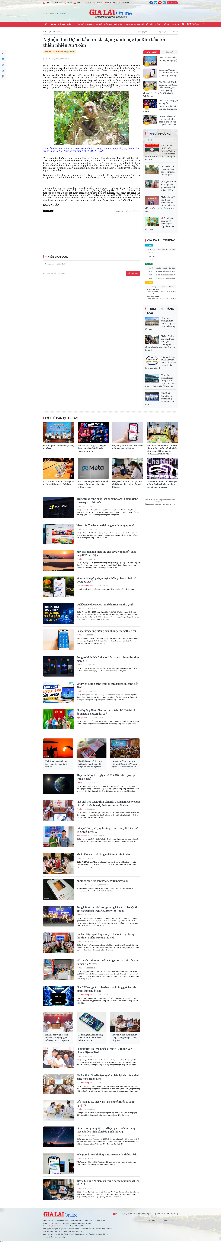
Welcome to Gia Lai (95, 2)
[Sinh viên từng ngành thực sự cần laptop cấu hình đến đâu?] (58, 692)
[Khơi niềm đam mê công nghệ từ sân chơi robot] (58, 863)
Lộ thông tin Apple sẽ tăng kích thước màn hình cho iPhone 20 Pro (90, 1037)
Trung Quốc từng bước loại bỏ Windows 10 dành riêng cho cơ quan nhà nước (107, 500)
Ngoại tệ (149, 264)
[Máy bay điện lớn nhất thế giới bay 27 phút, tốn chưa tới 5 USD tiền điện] (58, 560)
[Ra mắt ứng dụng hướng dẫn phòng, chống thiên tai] (58, 639)
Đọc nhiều (151, 52)
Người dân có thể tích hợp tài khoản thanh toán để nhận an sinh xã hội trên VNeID (90, 764)
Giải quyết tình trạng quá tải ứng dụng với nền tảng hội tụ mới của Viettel (108, 962)
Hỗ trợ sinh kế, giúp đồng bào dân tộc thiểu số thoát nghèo (168, 170)
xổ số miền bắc (150, 499)
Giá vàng (149, 282)
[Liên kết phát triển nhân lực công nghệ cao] (150, 61)
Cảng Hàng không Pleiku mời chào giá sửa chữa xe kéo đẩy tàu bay (160, 323)
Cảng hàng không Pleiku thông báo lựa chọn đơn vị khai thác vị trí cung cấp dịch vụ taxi (160, 380)
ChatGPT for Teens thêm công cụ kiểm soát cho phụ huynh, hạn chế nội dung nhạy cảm (162, 484)
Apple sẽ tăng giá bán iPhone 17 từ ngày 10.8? (102, 881)
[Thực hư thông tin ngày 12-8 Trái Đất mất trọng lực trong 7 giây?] (58, 784)
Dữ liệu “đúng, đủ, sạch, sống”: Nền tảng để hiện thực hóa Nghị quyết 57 (108, 830)
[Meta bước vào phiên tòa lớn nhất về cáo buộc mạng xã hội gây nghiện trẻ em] (93, 468)
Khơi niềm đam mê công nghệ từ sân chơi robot (104, 854)
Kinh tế (99, 24)
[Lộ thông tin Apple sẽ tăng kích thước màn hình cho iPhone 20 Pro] (91, 1022)
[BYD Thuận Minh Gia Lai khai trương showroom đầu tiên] (152, 396)
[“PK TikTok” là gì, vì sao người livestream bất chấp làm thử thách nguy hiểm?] (150, 103)
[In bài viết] (3, 76)
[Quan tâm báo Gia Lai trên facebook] (151, 2)
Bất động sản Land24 (163, 499)
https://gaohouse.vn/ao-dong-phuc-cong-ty (160, 504)
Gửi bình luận (133, 273)
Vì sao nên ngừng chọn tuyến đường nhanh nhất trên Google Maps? (107, 580)
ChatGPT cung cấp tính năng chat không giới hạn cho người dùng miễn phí (107, 989)
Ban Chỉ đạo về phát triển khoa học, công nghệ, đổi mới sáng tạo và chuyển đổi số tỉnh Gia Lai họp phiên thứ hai (57, 1038)
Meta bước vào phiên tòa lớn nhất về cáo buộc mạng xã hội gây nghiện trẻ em (93, 484)
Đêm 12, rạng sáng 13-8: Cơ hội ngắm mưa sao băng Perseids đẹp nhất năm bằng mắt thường (106, 1130)
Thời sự (53, 24)
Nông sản (149, 245)
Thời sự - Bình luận (85, 24)
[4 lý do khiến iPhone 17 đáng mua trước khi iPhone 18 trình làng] (58, 468)
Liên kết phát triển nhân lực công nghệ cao (168, 60)
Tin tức (175, 32)
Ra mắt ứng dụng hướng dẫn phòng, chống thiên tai (106, 631)
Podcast (80, 2)
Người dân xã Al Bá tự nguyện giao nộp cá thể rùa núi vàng (159, 223)
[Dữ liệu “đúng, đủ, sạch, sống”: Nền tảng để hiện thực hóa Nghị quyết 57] (58, 836)
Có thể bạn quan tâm (61, 418)
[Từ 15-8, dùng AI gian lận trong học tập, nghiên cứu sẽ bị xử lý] (58, 1189)
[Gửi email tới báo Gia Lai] (164, 2)
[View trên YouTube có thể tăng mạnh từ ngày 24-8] (58, 534)
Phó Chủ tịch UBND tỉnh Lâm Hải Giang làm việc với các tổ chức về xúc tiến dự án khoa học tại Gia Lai (108, 803)
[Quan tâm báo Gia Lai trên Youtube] (160, 2)
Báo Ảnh (58, 2)
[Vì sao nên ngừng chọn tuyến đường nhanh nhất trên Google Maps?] (58, 587)
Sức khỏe (118, 24)
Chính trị (71, 24)
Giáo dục (108, 24)
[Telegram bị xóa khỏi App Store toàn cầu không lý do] (58, 1163)
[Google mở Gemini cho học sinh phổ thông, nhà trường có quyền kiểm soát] (150, 119)
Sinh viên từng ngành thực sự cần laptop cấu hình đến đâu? (107, 685)
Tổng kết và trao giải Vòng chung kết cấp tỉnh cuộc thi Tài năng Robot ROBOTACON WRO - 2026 (107, 909)
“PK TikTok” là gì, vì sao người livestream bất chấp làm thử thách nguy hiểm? (160, 106)
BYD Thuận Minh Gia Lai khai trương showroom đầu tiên (159, 398)
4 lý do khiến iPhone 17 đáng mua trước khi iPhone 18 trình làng (58, 482)
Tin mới (169, 52)
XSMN (173, 499)
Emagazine (111, 2)
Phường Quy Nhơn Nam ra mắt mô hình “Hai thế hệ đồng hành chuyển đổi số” (106, 712)
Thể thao (175, 24)
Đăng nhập (172, 2)
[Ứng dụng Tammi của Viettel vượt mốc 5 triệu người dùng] (150, 73)
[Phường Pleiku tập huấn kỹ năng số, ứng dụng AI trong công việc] (125, 1022)
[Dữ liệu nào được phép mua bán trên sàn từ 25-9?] (58, 613)
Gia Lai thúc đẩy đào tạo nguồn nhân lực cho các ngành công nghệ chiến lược (108, 1077)
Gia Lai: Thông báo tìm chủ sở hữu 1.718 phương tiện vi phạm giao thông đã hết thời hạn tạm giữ (160, 343)
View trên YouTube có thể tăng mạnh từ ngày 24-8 (105, 525)
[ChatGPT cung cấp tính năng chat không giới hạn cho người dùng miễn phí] (58, 996)
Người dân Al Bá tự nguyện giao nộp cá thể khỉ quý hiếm (168, 186)
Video (48, 2)
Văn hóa (149, 24)
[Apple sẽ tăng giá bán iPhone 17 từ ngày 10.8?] (58, 889)
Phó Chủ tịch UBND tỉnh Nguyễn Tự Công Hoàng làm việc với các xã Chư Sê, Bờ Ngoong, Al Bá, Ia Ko (160, 152)
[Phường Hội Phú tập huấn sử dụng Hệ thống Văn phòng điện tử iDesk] (58, 1057)
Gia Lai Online (60, 1214)
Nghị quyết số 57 (164, 32)
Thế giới (61, 24)
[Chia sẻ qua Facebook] (3, 53)
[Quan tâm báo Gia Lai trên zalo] (155, 2)
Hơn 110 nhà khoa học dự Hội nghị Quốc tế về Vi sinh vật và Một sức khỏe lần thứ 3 (124, 764)
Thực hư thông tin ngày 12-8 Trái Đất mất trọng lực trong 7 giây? (106, 777)
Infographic (125, 2)
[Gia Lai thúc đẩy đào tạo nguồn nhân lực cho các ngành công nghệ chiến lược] (58, 1084)
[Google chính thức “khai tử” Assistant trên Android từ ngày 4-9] (58, 666)
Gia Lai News (193, 24)
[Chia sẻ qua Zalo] (3, 59)
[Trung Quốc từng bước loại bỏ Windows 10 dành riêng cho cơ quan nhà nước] (58, 507)
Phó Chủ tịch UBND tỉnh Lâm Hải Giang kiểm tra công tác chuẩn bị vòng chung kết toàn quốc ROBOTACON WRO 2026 (160, 89)
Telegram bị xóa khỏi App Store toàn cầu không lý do (107, 1154)
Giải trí (158, 24)
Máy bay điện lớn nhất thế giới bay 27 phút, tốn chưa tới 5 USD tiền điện (106, 553)
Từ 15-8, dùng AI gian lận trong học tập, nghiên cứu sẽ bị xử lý (108, 1183)
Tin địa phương (159, 133)
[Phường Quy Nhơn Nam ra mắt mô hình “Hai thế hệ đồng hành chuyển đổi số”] (58, 719)
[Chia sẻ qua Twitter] (3, 65)
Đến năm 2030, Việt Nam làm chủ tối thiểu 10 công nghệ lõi (105, 1103)
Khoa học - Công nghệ (134, 24)
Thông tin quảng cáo (160, 311)
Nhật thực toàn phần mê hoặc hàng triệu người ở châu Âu (56, 764)
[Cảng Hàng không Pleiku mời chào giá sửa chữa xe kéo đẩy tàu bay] (152, 321)
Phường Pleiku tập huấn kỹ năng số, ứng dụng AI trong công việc (124, 1037)
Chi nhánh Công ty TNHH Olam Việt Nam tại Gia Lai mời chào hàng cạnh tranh (160, 362)
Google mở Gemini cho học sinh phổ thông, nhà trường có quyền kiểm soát (168, 120)
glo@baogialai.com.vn (56, 1226)
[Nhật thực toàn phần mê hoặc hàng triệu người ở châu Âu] (58, 748)
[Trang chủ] (45, 24)
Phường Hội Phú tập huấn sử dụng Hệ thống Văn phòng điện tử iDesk (104, 1050)
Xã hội (166, 24)
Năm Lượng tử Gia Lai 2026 (146, 32)
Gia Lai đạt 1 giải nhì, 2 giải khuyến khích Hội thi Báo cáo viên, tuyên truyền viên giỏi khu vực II (160, 204)
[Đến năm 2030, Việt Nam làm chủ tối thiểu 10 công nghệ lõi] (58, 1110)
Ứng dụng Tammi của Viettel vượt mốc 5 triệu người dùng (168, 73)
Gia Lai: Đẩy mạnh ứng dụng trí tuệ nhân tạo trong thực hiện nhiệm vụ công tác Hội (105, 936)
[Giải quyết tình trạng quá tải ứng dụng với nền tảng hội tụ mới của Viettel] (58, 969)
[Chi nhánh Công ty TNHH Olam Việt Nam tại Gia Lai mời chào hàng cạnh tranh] (152, 360)
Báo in (69, 2)
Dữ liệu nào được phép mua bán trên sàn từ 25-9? (105, 604)
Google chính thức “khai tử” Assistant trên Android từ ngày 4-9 (108, 659)
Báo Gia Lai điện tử (110, 13)
